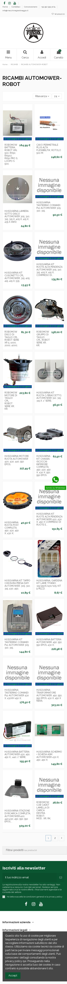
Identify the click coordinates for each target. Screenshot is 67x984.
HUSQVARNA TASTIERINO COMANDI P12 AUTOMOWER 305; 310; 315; (48, 206)
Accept (12, 975)
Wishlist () (59, 14)
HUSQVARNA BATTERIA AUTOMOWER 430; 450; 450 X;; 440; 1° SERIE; (17, 754)
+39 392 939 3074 (48, 7)
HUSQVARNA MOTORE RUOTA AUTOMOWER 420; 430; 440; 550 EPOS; (17, 460)
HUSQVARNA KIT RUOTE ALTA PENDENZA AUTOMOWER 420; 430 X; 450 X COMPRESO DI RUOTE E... (49, 519)
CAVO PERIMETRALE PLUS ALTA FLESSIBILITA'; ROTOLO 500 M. (48, 149)
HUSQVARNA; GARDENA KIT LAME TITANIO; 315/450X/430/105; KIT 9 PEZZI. (49, 584)
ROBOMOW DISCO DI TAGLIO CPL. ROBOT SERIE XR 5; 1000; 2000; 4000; (12, 338)
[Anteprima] (17, 143)
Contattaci (16, 7)
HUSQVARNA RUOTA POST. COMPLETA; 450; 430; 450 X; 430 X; (12, 528)
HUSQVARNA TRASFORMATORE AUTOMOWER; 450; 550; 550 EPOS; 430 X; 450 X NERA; (49, 695)
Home (5, 7)
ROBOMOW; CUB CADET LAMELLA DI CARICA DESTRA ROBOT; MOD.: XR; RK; (43, 810)
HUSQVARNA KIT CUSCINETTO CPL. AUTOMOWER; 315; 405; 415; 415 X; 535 (17, 276)
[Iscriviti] (61, 877)
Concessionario (31, 7)
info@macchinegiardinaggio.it (15, 10)
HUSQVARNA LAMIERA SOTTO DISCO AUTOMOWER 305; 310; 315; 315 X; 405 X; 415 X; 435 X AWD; (17, 216)
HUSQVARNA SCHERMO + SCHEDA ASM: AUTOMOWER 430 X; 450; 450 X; (49, 755)
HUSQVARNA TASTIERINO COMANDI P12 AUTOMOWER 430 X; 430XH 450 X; (17, 694)
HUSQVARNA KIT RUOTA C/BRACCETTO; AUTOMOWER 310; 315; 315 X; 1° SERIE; (49, 396)
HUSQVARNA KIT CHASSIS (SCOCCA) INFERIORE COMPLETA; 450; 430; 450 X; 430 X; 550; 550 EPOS (43, 465)
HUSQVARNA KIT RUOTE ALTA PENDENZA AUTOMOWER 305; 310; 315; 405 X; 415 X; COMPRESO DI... (49, 269)
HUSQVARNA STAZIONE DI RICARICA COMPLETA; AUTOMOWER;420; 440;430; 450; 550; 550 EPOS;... (18, 816)
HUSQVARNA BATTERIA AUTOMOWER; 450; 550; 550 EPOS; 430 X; (49, 642)
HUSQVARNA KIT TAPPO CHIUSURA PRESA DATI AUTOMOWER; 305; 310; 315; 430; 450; (17, 584)
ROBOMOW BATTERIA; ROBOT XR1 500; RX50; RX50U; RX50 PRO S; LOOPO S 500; (11, 154)
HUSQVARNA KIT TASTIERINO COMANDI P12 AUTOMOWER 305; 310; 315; (17, 643)
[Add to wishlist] (15, 204)
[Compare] (20, 204)
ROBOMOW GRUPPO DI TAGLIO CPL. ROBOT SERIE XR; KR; (43, 338)
